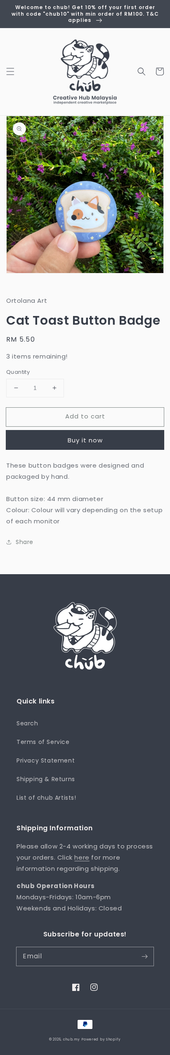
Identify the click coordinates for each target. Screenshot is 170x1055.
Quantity (18, 372)
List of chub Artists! (46, 798)
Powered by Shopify (101, 1039)
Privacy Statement (46, 760)
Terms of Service (43, 742)
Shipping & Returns (46, 779)
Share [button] (24, 542)
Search (27, 723)
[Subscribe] (144, 956)
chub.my (71, 1039)
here (81, 857)
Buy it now (85, 440)
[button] (10, 71)
